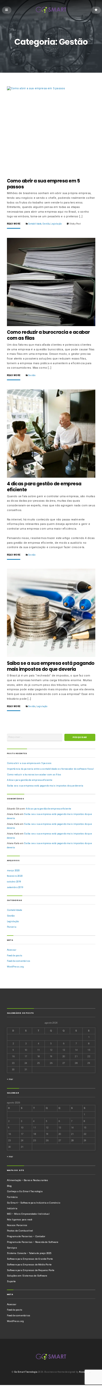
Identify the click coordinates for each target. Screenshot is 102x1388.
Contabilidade (35, 224)
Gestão (46, 224)
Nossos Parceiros (17, 1225)
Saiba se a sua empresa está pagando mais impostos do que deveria (51, 666)
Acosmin (84, 1371)
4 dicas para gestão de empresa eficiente (44, 487)
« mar (10, 1079)
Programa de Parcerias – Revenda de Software (32, 1242)
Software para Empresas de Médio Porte (29, 1264)
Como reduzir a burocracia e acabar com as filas (48, 335)
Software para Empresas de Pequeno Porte (30, 1270)
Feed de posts (14, 955)
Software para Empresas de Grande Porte (30, 1258)
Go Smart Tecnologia (25, 1371)
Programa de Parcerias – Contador (26, 1236)
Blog (9, 1186)
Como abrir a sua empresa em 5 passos (43, 184)
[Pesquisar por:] (35, 737)
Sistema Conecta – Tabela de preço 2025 (29, 1253)
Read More (14, 224)
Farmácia (12, 1197)
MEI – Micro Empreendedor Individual (28, 1213)
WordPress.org (15, 966)
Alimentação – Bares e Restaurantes (27, 1180)
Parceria (11, 926)
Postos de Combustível (20, 1230)
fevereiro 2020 (15, 875)
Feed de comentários (18, 961)
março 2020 (13, 870)
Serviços (12, 1247)
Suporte (11, 1281)
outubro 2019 (14, 881)
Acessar (12, 949)
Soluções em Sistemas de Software (27, 1275)
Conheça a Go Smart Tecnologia (25, 1191)
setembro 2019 (15, 887)
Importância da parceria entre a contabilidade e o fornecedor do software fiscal (50, 768)
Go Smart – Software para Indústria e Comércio (33, 1202)
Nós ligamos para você (19, 1219)
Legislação (56, 224)
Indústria (12, 1208)
